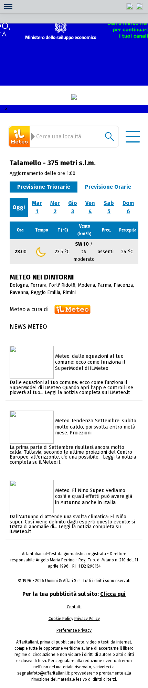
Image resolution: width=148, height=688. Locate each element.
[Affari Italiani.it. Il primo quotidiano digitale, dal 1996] (74, 97)
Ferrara (38, 285)
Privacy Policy (87, 618)
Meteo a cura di (29, 309)
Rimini (69, 292)
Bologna (19, 285)
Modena (86, 285)
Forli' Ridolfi (62, 285)
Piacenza (123, 285)
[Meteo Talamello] (20, 136)
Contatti (74, 607)
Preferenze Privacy (74, 630)
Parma (104, 285)
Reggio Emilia (45, 292)
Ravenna (19, 292)
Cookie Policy (61, 618)
